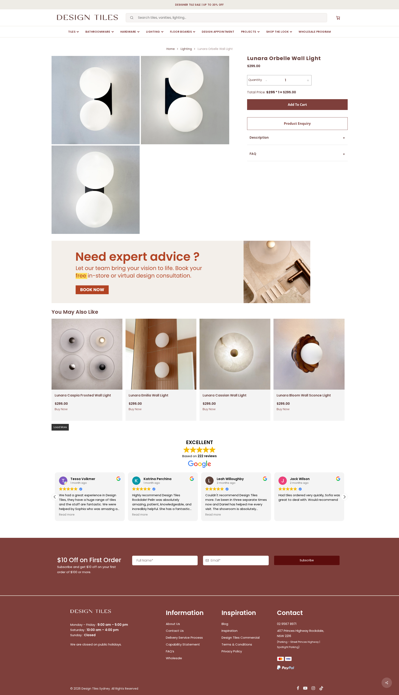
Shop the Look (277, 32)
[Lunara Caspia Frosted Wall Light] (87, 354)
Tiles (72, 32)
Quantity (255, 80)
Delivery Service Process (184, 637)
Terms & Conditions (237, 644)
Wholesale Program (315, 32)
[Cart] (338, 17)
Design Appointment (218, 32)
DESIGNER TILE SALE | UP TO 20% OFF (199, 4)
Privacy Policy (232, 651)
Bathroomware (97, 32)
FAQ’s (170, 651)
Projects (248, 32)
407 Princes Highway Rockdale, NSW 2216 (300, 633)
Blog (225, 624)
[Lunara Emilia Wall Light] (161, 354)
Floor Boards (181, 32)
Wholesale (174, 658)
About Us (173, 624)
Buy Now (61, 409)
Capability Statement (183, 644)
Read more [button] (101, 515)
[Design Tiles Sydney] (88, 18)
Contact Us (175, 630)
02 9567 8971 (287, 624)
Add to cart (297, 104)
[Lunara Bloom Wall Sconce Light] (308, 354)
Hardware (128, 32)
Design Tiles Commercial (241, 637)
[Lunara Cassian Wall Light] (235, 354)
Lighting (153, 32)
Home (170, 49)
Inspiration (230, 630)
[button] (344, 497)
